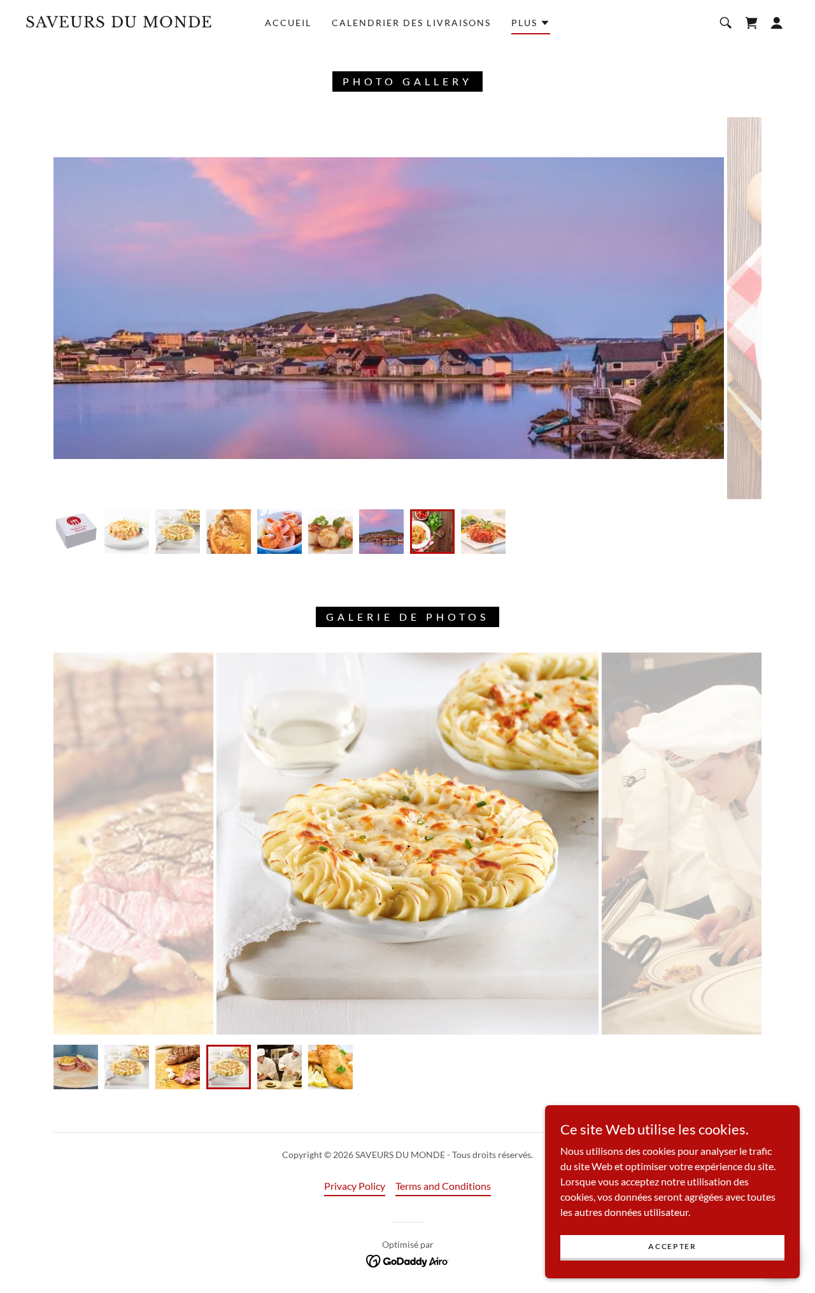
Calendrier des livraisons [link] (411, 22)
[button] (530, 24)
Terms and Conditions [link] (443, 1186)
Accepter (672, 1246)
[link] (129, 23)
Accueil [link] (288, 22)
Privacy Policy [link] (354, 1186)
